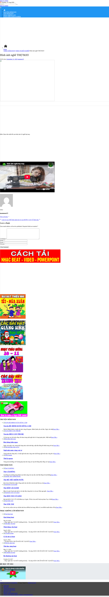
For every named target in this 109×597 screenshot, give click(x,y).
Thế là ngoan (8, 458)
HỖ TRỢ (6, 587)
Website (2, 244)
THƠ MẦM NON (8, 13)
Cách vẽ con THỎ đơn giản (9, 220)
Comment (3, 238)
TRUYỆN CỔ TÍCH (9, 590)
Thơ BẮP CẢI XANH (11, 488)
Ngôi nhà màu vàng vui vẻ (12, 450)
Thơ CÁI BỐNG (9, 472)
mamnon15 (21, 59)
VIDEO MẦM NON (9, 51)
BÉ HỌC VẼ (7, 591)
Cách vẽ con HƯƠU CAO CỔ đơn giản (28, 220)
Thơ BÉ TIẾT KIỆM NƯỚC (13, 480)
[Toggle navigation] (0, 7)
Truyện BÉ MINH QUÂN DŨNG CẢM (17, 426)
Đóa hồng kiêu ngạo (10, 442)
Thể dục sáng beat (9, 546)
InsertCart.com (32, 582)
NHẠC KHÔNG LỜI (9, 15)
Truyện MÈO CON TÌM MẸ (13, 434)
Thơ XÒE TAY (8, 504)
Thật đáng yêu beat (10, 527)
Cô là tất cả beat (9, 536)
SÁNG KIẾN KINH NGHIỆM (12, 16)
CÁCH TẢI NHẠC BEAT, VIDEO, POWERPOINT (18, 595)
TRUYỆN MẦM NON (9, 12)
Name (2, 240)
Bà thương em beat (10, 556)
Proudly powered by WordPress (8, 582)
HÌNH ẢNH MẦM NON (10, 593)
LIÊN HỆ (6, 585)
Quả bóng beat (8, 517)
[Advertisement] (54, 31)
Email (2, 242)
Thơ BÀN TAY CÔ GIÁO (12, 496)
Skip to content (4, 0)
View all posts (4, 216)
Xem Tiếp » (56, 429)
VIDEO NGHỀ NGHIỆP (22, 51)
